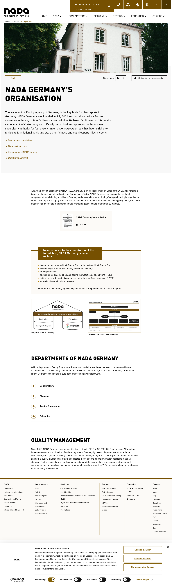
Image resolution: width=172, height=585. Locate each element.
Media (155, 492)
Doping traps (65, 510)
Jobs (154, 528)
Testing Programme (50, 406)
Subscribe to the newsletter (151, 78)
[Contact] (118, 4)
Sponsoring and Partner (13, 499)
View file (87, 224)
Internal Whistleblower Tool (14, 510)
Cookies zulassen (143, 550)
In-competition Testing (110, 499)
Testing (118, 16)
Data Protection (40, 510)
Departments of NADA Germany (23, 152)
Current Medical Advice (68, 488)
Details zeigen (142, 580)
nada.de (7, 22)
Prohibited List (65, 492)
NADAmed (64, 506)
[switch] (78, 579)
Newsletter (157, 524)
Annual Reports (9, 503)
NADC (37, 492)
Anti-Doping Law (41, 496)
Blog (154, 496)
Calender (156, 499)
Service (158, 16)
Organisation (8, 488)
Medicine (99, 16)
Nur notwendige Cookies (142, 567)
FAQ (154, 517)
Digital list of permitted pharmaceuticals (74, 503)
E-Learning (131, 499)
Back (13, 78)
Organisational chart (17, 146)
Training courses (133, 495)
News (155, 488)
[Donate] (128, 4)
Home (44, 16)
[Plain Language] (137, 4)
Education (137, 16)
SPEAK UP (8, 506)
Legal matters (77, 16)
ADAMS (105, 503)
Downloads (157, 503)
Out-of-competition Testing (111, 496)
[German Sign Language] (147, 4)
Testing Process (107, 492)
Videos (155, 521)
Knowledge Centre (160, 514)
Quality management (18, 158)
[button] (57, 315)
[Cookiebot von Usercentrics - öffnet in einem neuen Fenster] (17, 580)
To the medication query (86, 9)
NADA (56, 16)
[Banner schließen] (168, 547)
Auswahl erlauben (142, 558)
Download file (89, 216)
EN (166, 5)
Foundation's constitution (20, 140)
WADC (37, 488)
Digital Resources (159, 532)
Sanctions (38, 499)
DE (156, 5)
